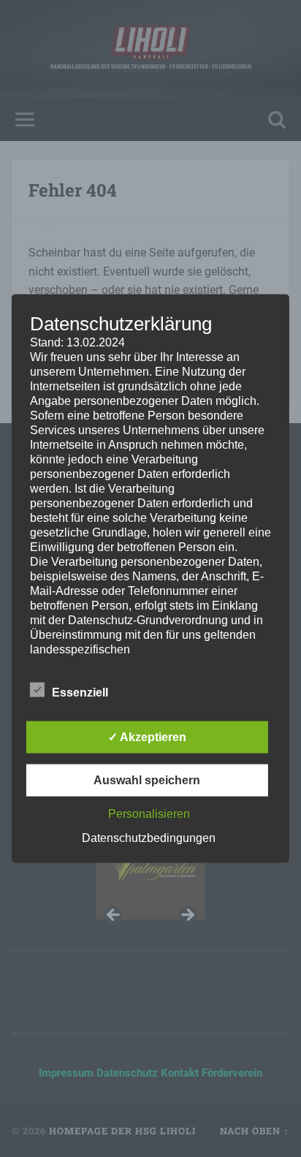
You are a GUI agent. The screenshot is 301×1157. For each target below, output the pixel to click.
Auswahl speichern (147, 780)
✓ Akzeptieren (147, 737)
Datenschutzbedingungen (149, 838)
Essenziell (80, 692)
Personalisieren (149, 814)
